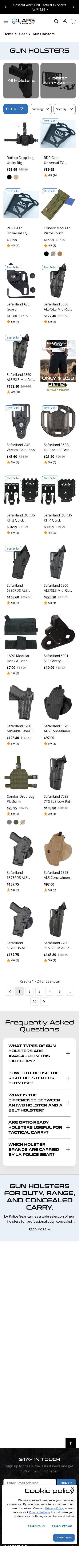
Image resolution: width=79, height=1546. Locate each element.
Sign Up (66, 1483)
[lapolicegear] (23, 21)
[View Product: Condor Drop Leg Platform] (21, 772)
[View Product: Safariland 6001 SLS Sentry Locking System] (58, 632)
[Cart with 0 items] (73, 21)
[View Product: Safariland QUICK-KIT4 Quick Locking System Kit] (58, 491)
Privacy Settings (39, 1512)
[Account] (64, 21)
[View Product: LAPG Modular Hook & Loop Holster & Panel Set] (21, 632)
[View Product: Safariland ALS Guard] (21, 280)
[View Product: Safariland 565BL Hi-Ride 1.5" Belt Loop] (58, 421)
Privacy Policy (54, 1508)
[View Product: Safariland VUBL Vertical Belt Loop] (21, 421)
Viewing (37, 109)
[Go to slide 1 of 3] (73, 7)
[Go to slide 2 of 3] (6, 7)
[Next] (44, 1001)
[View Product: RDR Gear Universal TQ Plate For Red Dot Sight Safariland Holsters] (58, 134)
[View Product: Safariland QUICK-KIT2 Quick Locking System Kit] (21, 491)
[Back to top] (71, 1443)
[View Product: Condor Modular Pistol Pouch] (58, 204)
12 (34, 1001)
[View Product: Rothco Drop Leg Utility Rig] (21, 134)
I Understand (64, 1537)
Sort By (61, 110)
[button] (9, 177)
